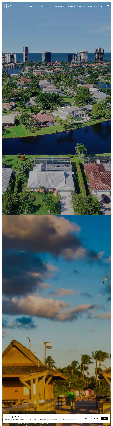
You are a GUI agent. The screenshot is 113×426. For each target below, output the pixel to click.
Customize (96, 418)
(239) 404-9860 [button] (99, 6)
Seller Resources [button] (74, 6)
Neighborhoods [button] (60, 6)
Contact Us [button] (87, 6)
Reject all (86, 418)
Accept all (104, 418)
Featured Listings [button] (31, 6)
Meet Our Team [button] (46, 6)
